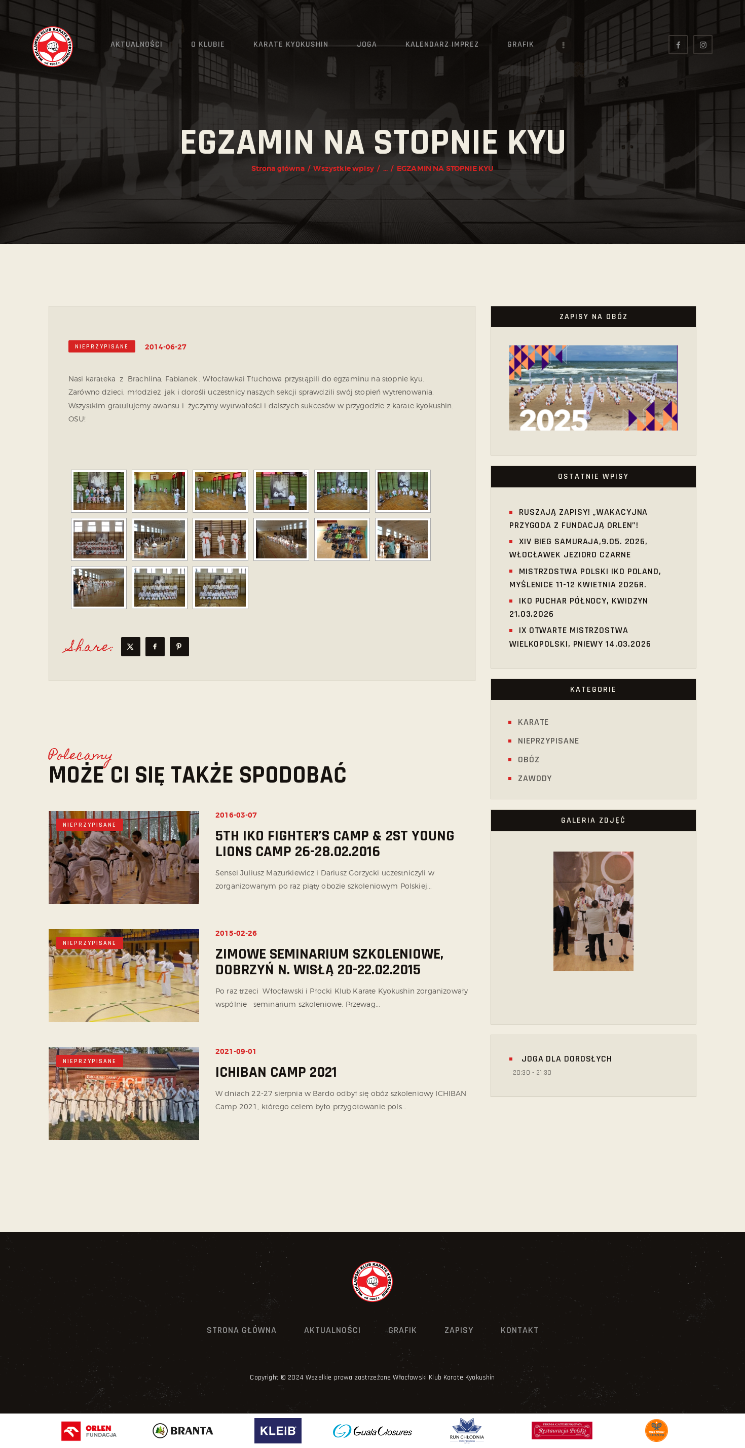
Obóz (529, 759)
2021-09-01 (236, 1051)
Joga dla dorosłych (565, 1059)
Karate (533, 722)
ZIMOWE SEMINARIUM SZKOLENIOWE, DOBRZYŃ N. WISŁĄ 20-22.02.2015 (329, 962)
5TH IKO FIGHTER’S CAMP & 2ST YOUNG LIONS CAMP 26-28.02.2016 (335, 844)
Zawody (535, 778)
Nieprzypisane (102, 346)
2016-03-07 (236, 815)
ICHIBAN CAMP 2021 (276, 1072)
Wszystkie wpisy (343, 168)
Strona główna (278, 168)
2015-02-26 (236, 933)
